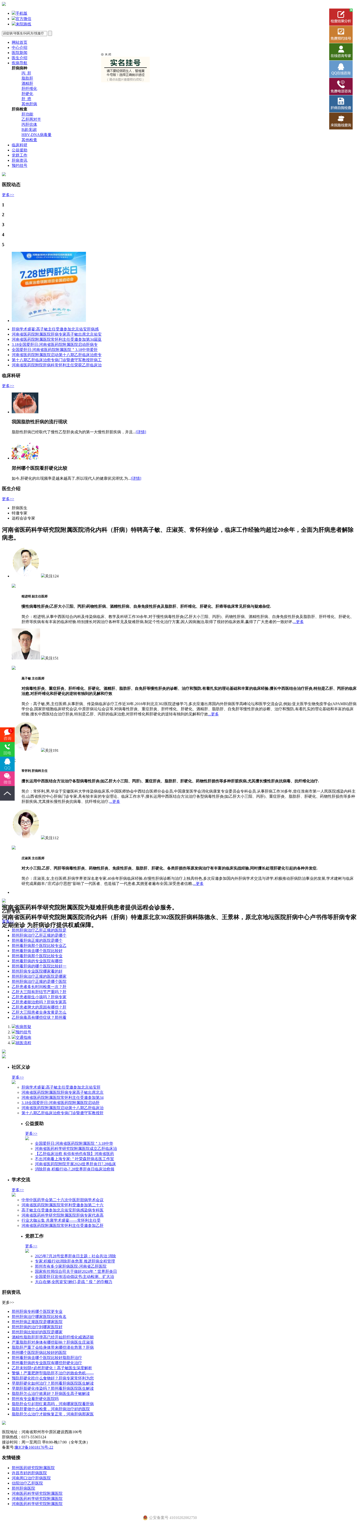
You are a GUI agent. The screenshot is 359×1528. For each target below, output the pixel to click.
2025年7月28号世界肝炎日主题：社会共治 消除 (75, 1256)
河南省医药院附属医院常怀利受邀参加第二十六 (62, 1205)
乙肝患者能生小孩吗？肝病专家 (39, 997)
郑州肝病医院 (23, 1488)
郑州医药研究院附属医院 (33, 1468)
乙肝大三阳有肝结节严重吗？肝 (39, 992)
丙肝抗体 (29, 124)
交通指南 (23, 1037)
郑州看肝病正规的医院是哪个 (37, 940)
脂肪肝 (27, 78)
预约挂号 (19, 165)
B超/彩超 (29, 129)
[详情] (141, 432)
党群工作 (19, 155)
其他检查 (29, 140)
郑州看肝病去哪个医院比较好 (37, 951)
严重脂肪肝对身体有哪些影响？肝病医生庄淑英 (53, 1342)
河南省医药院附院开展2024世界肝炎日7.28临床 (75, 1164)
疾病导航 (19, 63)
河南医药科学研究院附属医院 (37, 1493)
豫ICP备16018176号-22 (34, 1447)
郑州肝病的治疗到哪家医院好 (37, 1327)
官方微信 (23, 19)
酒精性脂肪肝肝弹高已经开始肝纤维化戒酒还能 (53, 1337)
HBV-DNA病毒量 (36, 135)
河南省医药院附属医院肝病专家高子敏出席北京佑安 (57, 334)
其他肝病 (29, 104)
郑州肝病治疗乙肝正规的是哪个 (39, 935)
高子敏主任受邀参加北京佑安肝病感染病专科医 (62, 1210)
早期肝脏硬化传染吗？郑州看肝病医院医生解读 (53, 1388)
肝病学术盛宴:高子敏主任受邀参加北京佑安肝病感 (55, 329)
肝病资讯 (19, 160)
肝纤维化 (29, 88)
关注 (49, 576)
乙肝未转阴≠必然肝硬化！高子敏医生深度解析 (52, 1368)
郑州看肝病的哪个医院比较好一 (39, 966)
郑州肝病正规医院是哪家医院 (37, 1322)
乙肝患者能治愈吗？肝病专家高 (39, 1002)
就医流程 (23, 1043)
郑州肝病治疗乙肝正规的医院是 (39, 930)
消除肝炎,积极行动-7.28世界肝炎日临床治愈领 (74, 1169)
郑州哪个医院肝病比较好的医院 (39, 1352)
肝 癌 (26, 99)
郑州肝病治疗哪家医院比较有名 (39, 1317)
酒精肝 (27, 83)
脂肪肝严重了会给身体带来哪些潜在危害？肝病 (53, 1347)
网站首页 (19, 42)
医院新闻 (19, 53)
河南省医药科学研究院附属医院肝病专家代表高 (62, 1215)
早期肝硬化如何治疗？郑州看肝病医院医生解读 (53, 1383)
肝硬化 (27, 94)
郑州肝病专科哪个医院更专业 (37, 1311)
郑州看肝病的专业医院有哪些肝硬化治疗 (47, 1363)
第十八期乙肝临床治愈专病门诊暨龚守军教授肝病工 (57, 360)
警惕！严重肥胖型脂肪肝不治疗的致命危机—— (53, 1373)
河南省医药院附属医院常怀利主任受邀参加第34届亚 (57, 339)
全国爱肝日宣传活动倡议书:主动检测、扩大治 (74, 1276)
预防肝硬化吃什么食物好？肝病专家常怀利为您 (53, 1378)
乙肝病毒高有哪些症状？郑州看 (39, 1017)
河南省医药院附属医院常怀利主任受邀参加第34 (62, 1097)
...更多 (298, 622)
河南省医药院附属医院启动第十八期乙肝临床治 (62, 1108)
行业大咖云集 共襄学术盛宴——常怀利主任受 (61, 1220)
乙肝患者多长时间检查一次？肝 (39, 987)
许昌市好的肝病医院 (29, 1473)
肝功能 (27, 114)
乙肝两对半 (31, 119)
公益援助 (19, 150)
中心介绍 (19, 47)
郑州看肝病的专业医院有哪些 (37, 961)
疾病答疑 (23, 1027)
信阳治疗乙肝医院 (27, 1483)
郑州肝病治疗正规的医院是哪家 (39, 976)
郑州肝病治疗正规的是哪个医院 (39, 981)
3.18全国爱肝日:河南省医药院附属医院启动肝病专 (55, 344)
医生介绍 (19, 58)
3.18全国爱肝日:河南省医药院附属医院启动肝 (60, 1103)
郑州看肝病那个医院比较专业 (37, 956)
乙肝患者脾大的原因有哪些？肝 (39, 1007)
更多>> (8, 195)
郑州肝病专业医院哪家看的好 (37, 971)
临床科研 (19, 145)
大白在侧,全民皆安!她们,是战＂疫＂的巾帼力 (73, 1282)
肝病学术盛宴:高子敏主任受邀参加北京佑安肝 (61, 1087)
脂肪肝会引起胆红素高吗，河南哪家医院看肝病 (53, 1404)
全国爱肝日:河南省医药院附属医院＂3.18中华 (74, 1143)
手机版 (21, 13)
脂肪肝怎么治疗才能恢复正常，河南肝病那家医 (53, 1414)
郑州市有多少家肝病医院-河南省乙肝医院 (70, 1266)
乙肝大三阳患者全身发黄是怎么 (39, 1012)
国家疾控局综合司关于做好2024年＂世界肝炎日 (76, 1271)
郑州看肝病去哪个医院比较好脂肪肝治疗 (47, 1358)
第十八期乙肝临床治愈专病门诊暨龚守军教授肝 (62, 1113)
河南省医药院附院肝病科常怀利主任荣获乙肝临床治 (57, 365)
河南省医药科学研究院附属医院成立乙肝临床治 (76, 1148)
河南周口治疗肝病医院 (31, 1478)
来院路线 (23, 24)
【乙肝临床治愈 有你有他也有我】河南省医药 (74, 1154)
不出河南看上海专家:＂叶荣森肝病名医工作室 (74, 1159)
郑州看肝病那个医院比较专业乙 (39, 946)
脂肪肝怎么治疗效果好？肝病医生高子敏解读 (51, 1393)
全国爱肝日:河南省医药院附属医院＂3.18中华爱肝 (55, 350)
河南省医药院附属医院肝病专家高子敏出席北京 (62, 1092)
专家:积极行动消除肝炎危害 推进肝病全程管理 (75, 1261)
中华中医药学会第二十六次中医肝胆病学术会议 (62, 1200)
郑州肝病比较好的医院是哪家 (37, 1332)
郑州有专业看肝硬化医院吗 (35, 1399)
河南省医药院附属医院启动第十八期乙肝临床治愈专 (57, 355)
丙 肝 (26, 73)
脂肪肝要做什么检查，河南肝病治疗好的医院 (51, 1409)
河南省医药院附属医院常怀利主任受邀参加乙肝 (62, 1225)
